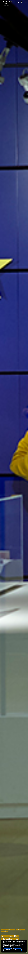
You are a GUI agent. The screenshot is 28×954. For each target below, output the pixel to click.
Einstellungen (6, 947)
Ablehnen (17, 949)
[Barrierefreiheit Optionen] (21, 2)
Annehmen (8, 949)
